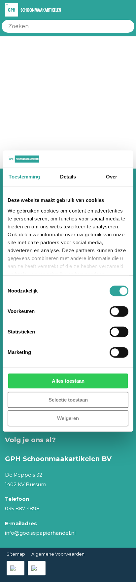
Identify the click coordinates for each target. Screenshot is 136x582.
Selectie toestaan (68, 400)
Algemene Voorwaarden (58, 554)
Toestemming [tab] (24, 176)
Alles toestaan (68, 381)
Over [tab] (111, 176)
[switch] (119, 311)
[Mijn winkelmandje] (117, 10)
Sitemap (16, 554)
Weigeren (68, 418)
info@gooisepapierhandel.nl (40, 533)
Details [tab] (68, 176)
